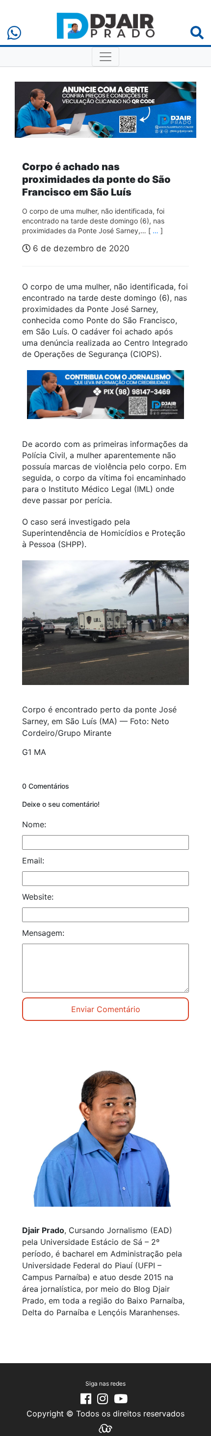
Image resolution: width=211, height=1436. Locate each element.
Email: (33, 860)
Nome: (34, 824)
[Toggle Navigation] (105, 56)
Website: (37, 897)
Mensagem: (43, 933)
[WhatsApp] (14, 33)
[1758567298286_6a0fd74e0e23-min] (105, 401)
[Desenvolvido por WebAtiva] (105, 1428)
